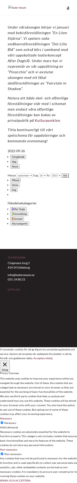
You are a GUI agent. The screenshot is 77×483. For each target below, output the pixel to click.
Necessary (10, 422)
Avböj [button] (49, 358)
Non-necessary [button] (8, 449)
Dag (35, 175)
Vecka (15, 185)
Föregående (18, 156)
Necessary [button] (6, 418)
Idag (14, 161)
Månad (12, 175)
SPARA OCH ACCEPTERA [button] (15, 480)
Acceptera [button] (39, 358)
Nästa (15, 166)
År (48, 175)
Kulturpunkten (47, 120)
